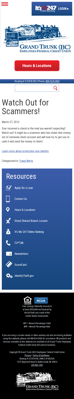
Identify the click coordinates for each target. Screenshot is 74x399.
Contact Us (21, 199)
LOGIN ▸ (63, 8)
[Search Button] (55, 88)
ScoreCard (21, 264)
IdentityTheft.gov (24, 275)
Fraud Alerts (26, 161)
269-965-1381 (37, 365)
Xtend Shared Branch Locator (31, 220)
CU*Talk (19, 242)
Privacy (28, 355)
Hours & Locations (36, 65)
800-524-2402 (53, 81)
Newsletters (21, 253)
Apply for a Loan (24, 188)
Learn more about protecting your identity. (25, 151)
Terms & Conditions (41, 355)
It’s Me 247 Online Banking (29, 231)
